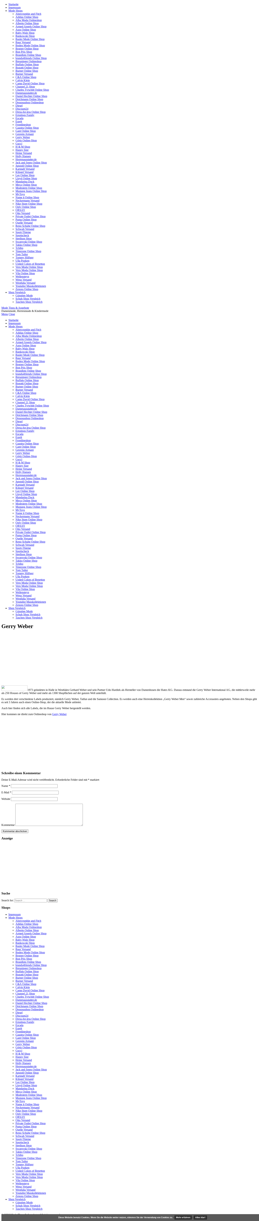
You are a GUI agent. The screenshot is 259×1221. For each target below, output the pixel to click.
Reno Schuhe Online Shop (30, 225)
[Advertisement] (129, 658)
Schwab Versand (25, 229)
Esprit (19, 121)
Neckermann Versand (27, 200)
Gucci (19, 143)
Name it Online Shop (27, 197)
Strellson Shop (24, 238)
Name (5, 785)
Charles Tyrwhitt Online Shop (32, 89)
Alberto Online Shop (27, 23)
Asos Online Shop (26, 29)
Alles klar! (200, 1217)
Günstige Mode (24, 295)
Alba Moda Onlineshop (29, 20)
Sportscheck (22, 235)
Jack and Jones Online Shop (31, 162)
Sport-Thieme (23, 232)
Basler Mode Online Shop (30, 39)
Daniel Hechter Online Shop (31, 96)
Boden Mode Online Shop (30, 45)
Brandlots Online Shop (28, 54)
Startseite (13, 4)
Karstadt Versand (25, 168)
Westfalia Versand (25, 282)
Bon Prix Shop (24, 51)
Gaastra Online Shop (27, 127)
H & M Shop (23, 146)
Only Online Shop (26, 206)
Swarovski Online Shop (29, 241)
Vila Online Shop (25, 273)
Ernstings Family (25, 115)
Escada (19, 118)
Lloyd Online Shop (26, 178)
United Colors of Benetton (30, 263)
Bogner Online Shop (27, 48)
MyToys (20, 194)
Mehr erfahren (183, 1217)
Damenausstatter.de (26, 92)
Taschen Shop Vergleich (29, 301)
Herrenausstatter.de (26, 159)
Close (12, 314)
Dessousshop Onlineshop (30, 102)
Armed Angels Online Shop (31, 26)
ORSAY (20, 210)
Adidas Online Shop (27, 16)
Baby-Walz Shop (25, 32)
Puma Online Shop (26, 219)
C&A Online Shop (26, 77)
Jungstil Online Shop (27, 165)
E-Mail (6, 792)
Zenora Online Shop (27, 289)
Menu (4, 314)
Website (5, 798)
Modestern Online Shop (29, 187)
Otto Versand (23, 213)
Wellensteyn (22, 276)
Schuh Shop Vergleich (28, 298)
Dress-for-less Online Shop (31, 111)
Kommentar (8, 824)
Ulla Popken (22, 260)
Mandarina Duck (25, 181)
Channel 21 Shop (25, 86)
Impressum (14, 7)
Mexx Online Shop (26, 184)
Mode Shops (15, 10)
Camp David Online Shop (30, 83)
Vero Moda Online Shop (29, 267)
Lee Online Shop (25, 175)
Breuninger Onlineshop (29, 61)
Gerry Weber (23, 137)
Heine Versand (24, 153)
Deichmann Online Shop (29, 99)
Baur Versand (23, 42)
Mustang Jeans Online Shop (31, 191)
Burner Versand (24, 73)
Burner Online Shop (27, 70)
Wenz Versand (24, 279)
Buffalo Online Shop (27, 64)
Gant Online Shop (26, 130)
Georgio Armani (25, 134)
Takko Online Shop (26, 244)
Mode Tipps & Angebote (15, 307)
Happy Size (22, 149)
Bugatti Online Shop (27, 67)
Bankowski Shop (25, 35)
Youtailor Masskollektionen (31, 286)
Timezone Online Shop (28, 251)
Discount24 (22, 108)
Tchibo (19, 248)
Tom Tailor (22, 254)
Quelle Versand (24, 222)
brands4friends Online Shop (31, 58)
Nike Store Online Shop (29, 203)
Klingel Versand (24, 172)
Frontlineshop (23, 124)
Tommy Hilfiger (24, 257)
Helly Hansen (23, 156)
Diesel (19, 105)
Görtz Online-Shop (26, 140)
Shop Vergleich (17, 292)
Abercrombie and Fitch (28, 13)
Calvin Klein (23, 80)
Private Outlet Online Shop (31, 216)
